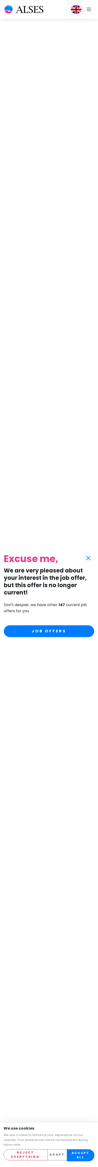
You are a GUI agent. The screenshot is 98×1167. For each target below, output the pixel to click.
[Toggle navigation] (89, 9)
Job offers (49, 631)
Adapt (57, 1155)
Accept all (81, 1155)
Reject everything (25, 1154)
